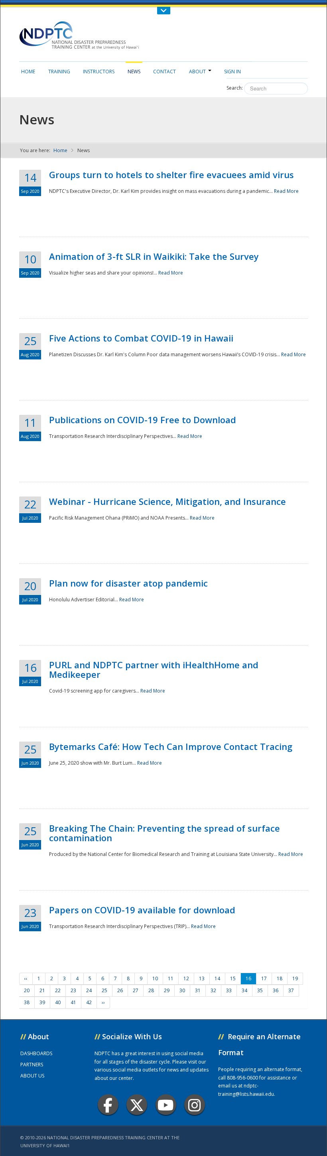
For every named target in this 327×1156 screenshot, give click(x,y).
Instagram (194, 1104)
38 (27, 1002)
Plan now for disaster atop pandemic (128, 583)
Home (28, 71)
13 (202, 978)
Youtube (166, 1104)
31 (198, 990)
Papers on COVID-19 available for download (142, 910)
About (197, 71)
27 (135, 990)
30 (182, 990)
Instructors (98, 71)
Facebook (108, 1104)
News (134, 71)
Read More (286, 191)
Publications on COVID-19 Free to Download (142, 420)
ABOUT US (32, 1075)
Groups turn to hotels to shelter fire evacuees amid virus (171, 175)
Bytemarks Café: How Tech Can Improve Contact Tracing (170, 746)
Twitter (136, 1104)
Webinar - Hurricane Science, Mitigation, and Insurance (167, 501)
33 (229, 990)
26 (120, 990)
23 (73, 990)
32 (213, 990)
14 (217, 978)
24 (89, 990)
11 (170, 978)
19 (295, 978)
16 (248, 978)
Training (59, 71)
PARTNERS (31, 1064)
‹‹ (26, 978)
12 (186, 978)
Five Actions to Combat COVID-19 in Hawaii (141, 338)
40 (58, 1002)
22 (58, 990)
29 (166, 990)
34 (244, 990)
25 (104, 990)
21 (42, 990)
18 (279, 978)
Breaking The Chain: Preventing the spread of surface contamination (164, 833)
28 (151, 990)
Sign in (232, 71)
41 (73, 1002)
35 (260, 990)
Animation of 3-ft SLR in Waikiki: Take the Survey (154, 256)
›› (103, 1002)
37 (291, 990)
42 (89, 1002)
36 (275, 990)
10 (155, 978)
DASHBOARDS (36, 1053)
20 (27, 990)
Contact (164, 71)
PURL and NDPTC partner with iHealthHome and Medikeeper (153, 669)
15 (233, 978)
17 (264, 978)
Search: (235, 87)
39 (42, 1002)
